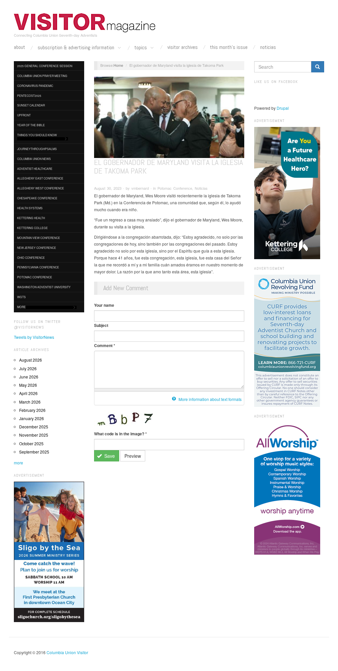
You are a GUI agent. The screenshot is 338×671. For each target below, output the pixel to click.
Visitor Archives (182, 47)
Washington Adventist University (44, 287)
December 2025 (33, 426)
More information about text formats (210, 399)
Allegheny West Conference (40, 188)
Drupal (283, 108)
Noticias (268, 47)
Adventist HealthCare (34, 169)
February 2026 (32, 410)
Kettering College (32, 228)
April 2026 (28, 393)
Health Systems (30, 208)
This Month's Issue (229, 47)
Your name (104, 305)
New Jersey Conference (36, 248)
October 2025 (31, 443)
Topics (141, 48)
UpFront (24, 115)
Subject (101, 325)
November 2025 (33, 435)
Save (109, 456)
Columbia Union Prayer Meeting (42, 76)
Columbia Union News (34, 159)
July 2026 (28, 368)
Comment (104, 345)
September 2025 (34, 451)
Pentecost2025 (29, 96)
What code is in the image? (120, 434)
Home (118, 65)
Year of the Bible (31, 125)
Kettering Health (31, 218)
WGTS (21, 297)
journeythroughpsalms (37, 149)
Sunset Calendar (31, 105)
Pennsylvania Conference (38, 267)
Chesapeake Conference (37, 198)
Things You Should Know (37, 135)
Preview (132, 456)
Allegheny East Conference (40, 178)
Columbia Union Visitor (67, 652)
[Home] (85, 22)
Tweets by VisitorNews (34, 337)
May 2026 (28, 385)
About (19, 47)
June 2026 (28, 376)
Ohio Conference (31, 257)
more (18, 462)
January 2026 (31, 418)
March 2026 (30, 402)
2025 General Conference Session (44, 66)
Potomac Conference (34, 277)
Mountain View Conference (38, 238)
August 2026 (30, 360)
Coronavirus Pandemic (35, 86)
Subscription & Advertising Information (77, 48)
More (21, 307)
